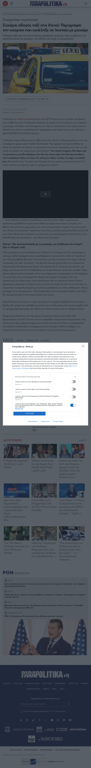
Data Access (45, 421)
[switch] (73, 381)
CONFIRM (29, 413)
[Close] (84, 347)
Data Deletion (33, 421)
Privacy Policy (58, 421)
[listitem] (45, 377)
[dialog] (45, 384)
